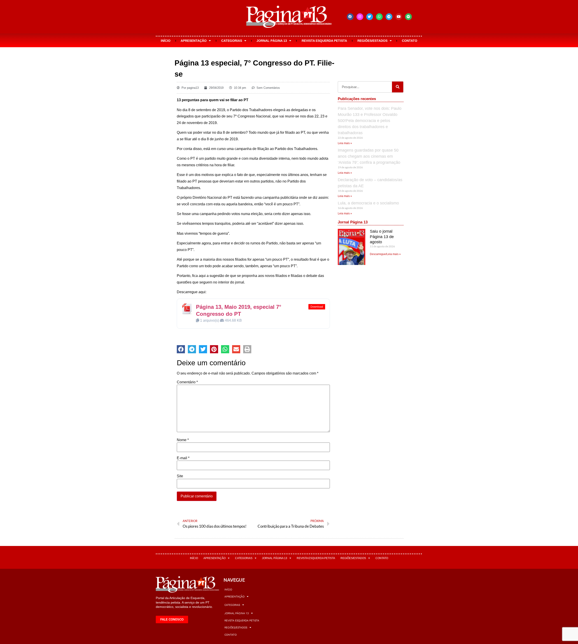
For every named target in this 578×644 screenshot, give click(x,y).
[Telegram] (389, 16)
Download (316, 306)
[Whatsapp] (379, 16)
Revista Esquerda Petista (324, 40)
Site (180, 476)
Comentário (187, 382)
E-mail (183, 458)
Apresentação (194, 40)
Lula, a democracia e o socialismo (368, 203)
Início (165, 40)
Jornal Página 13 (271, 40)
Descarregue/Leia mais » (385, 254)
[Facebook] (350, 16)
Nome (183, 440)
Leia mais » (345, 143)
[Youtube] (398, 16)
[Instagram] (360, 16)
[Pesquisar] (397, 87)
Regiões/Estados (372, 40)
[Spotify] (408, 16)
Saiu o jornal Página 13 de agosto (382, 236)
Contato (409, 40)
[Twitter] (369, 16)
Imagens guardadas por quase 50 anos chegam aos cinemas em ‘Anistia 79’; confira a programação (369, 156)
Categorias (231, 40)
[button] (181, 349)
